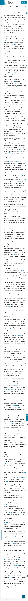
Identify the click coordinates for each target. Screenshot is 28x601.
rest (23, 539)
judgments (7, 256)
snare (8, 102)
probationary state (9, 389)
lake (12, 284)
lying (7, 41)
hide (21, 242)
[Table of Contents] (2, 6)
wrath (5, 559)
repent (8, 524)
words (11, 229)
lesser (21, 178)
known (6, 499)
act (17, 487)
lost (10, 361)
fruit (20, 355)
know (10, 161)
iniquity (12, 543)
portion (20, 192)
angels (17, 453)
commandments (20, 477)
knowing (9, 485)
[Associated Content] (27, 13)
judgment (6, 436)
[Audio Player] (23, 596)
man (16, 386)
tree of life (20, 418)
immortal (8, 329)
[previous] (7, 600)
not (25, 179)
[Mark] (2, 20)
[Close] (2, 18)
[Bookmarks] (19, 6)
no (17, 300)
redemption (20, 407)
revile (15, 87)
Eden (6, 339)
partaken (6, 368)
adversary (23, 92)
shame (15, 254)
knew (18, 128)
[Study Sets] (16, 6)
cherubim (18, 335)
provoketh (7, 558)
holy (25, 472)
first (7, 481)
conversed (6, 463)
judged (11, 153)
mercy (10, 535)
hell (22, 201)
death (11, 206)
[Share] (2, 25)
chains (10, 110)
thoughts (13, 73)
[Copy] (2, 23)
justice (10, 512)
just (20, 149)
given (19, 181)
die (19, 276)
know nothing (16, 194)
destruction (17, 565)
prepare (22, 389)
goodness (20, 514)
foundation (7, 469)
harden (22, 176)
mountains (7, 242)
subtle (14, 81)
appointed (7, 432)
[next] (21, 600)
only (25, 165)
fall (17, 353)
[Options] (25, 6)
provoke (10, 577)
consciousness (12, 44)
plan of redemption (9, 423)
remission (18, 537)
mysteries (16, 161)
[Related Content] (22, 6)
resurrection (14, 405)
